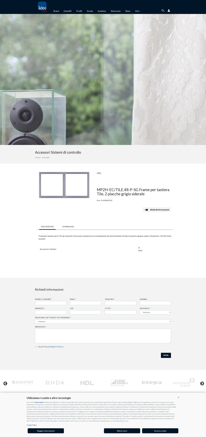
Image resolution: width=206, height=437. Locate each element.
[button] (178, 397)
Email (73, 299)
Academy (102, 11)
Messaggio (40, 327)
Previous (4, 383)
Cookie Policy (32, 425)
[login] (169, 10)
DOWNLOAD (68, 226)
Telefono (110, 299)
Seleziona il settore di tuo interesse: (53, 318)
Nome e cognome (43, 299)
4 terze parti (39, 402)
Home (37, 157)
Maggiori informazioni (46, 431)
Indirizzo (40, 308)
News (127, 11)
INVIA (165, 355)
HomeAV (68, 11)
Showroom (116, 11)
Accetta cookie (160, 431)
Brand (56, 11)
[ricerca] (163, 10)
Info (137, 11)
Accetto (36, 347)
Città (108, 308)
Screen (90, 11)
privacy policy (56, 347)
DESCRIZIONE (47, 226)
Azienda (143, 299)
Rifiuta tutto (122, 431)
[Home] (43, 7)
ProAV (79, 11)
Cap (71, 308)
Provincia (145, 308)
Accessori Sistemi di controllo (58, 152)
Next (201, 383)
